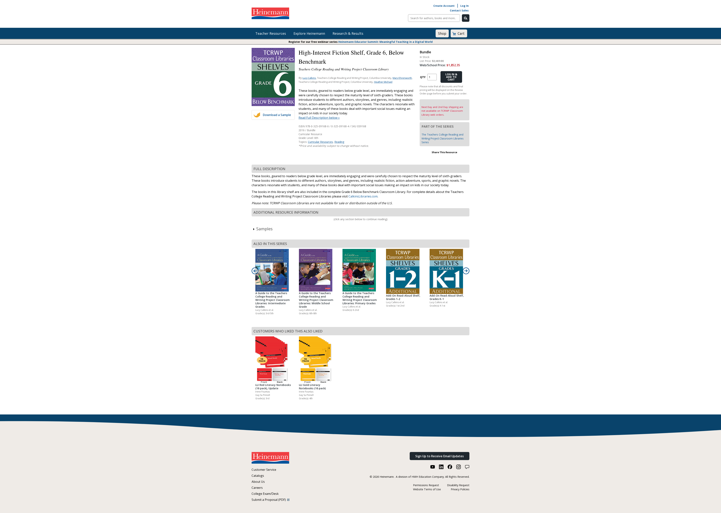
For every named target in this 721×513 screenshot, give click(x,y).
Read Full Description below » (319, 118)
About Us (258, 482)
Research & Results (348, 33)
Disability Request (458, 485)
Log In (464, 6)
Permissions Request (426, 485)
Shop (442, 33)
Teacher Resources (270, 33)
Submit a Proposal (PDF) (269, 500)
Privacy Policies (460, 489)
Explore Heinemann (309, 33)
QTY (422, 77)
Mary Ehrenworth (402, 78)
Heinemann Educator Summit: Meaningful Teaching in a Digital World (385, 42)
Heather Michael (383, 82)
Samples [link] (264, 228)
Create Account (444, 6)
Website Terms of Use (427, 489)
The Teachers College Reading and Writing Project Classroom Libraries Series (443, 138)
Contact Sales (459, 10)
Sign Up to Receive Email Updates (439, 456)
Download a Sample (277, 115)
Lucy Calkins (309, 78)
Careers (257, 488)
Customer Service (264, 470)
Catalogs (258, 476)
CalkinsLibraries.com (363, 196)
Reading (339, 142)
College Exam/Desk (265, 494)
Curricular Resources (320, 142)
